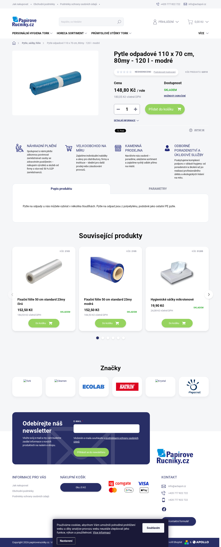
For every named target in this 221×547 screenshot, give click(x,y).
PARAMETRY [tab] (158, 188)
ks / (81, 487)
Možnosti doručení (175, 96)
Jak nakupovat (20, 4)
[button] (97, 337)
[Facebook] (164, 508)
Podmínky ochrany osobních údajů (78, 4)
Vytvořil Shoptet (173, 542)
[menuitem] (32, 33)
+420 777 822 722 (178, 493)
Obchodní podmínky (44, 4)
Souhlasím (153, 528)
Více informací (101, 532)
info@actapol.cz (177, 486)
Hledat (119, 21)
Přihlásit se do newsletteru (91, 452)
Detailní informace (124, 120)
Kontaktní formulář (179, 521)
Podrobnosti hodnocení (165, 72)
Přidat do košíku (161, 109)
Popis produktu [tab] (61, 188)
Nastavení (66, 541)
